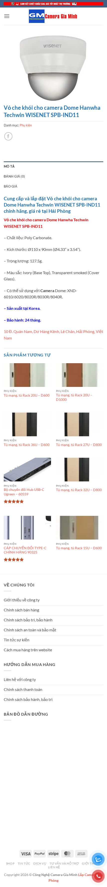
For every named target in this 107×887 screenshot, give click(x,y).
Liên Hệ (54, 867)
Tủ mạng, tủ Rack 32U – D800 (79, 490)
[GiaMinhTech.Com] (53, 16)
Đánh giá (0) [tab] (14, 176)
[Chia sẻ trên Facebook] (8, 136)
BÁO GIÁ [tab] (10, 186)
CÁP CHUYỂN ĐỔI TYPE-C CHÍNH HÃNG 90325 (25, 550)
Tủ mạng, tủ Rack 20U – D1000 (74, 397)
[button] (7, 16)
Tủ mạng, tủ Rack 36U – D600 (27, 445)
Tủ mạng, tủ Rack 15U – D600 (79, 548)
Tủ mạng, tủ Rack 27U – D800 (79, 445)
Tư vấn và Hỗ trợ (64, 863)
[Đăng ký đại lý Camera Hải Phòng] (53, 4)
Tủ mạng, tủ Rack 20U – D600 (27, 395)
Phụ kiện (26, 125)
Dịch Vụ (39, 863)
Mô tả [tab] (9, 166)
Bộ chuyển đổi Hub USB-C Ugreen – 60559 (24, 492)
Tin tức (24, 863)
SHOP (10, 863)
